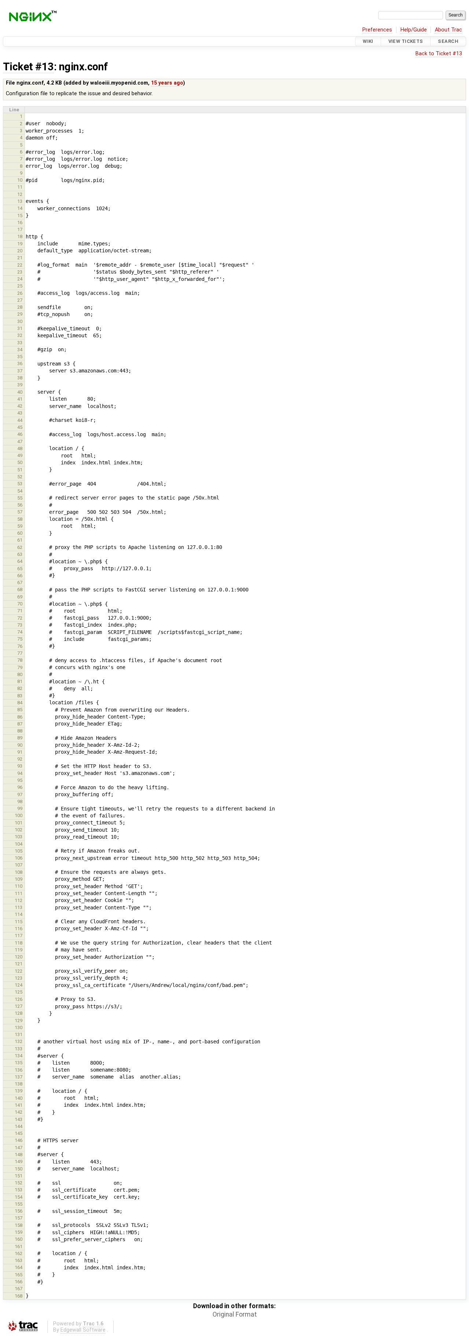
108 (18, 872)
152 (18, 1182)
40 (19, 392)
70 (19, 603)
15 (19, 215)
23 (19, 272)
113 (18, 907)
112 (18, 900)
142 (18, 1112)
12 (19, 194)
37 (19, 371)
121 (18, 963)
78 (19, 660)
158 (18, 1225)
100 (18, 815)
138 (18, 1084)
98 (19, 801)
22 (19, 265)
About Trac (448, 30)
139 (18, 1091)
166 (18, 1281)
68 (19, 589)
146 (18, 1140)
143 (18, 1119)
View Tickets (405, 41)
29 (19, 314)
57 (19, 512)
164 (18, 1267)
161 (18, 1246)
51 (19, 469)
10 (19, 180)
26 (19, 293)
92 (19, 759)
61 (19, 540)
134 (18, 1055)
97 (19, 794)
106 (18, 858)
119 (18, 950)
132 (18, 1041)
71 (19, 610)
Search (448, 41)
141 (18, 1105)
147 (18, 1147)
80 (19, 674)
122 (18, 971)
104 (18, 844)
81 (19, 681)
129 (18, 1020)
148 (18, 1154)
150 (18, 1169)
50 (19, 462)
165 (18, 1274)
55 (19, 498)
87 (19, 724)
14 (19, 208)
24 (19, 279)
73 (19, 625)
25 (19, 286)
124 (18, 985)
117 (18, 935)
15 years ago (167, 83)
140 (18, 1098)
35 (19, 356)
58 (19, 519)
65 (19, 568)
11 (19, 187)
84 (19, 702)
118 (18, 943)
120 (18, 957)
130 (18, 1027)
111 (18, 893)
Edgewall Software (83, 1330)
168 (18, 1296)
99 (19, 808)
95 (19, 780)
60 (19, 533)
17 (19, 229)
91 (19, 752)
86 (19, 717)
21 (19, 257)
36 (19, 363)
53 (19, 483)
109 (18, 879)
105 (18, 851)
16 (19, 222)
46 (19, 434)
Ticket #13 (28, 66)
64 (19, 561)
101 (18, 822)
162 (18, 1253)
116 (18, 928)
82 (19, 688)
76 (19, 646)
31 (19, 328)
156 (18, 1211)
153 (18, 1189)
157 (18, 1218)
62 (19, 547)
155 (18, 1204)
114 (18, 914)
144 (18, 1126)
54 (19, 491)
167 (18, 1288)
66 (19, 575)
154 (18, 1197)
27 (19, 300)
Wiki (368, 41)
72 (19, 618)
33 (19, 342)
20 (19, 250)
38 (19, 378)
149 (18, 1161)
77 (19, 653)
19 (19, 243)
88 (19, 731)
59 (19, 526)
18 (19, 236)
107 (18, 865)
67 (19, 582)
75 (19, 639)
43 (19, 413)
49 (19, 455)
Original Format (235, 1314)
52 (19, 476)
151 (18, 1176)
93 (19, 766)
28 (19, 307)
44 (19, 420)
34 (19, 349)
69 (19, 597)
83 (19, 695)
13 (19, 201)
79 (19, 667)
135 (18, 1062)
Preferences (377, 30)
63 (19, 554)
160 (18, 1239)
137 (18, 1077)
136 (18, 1070)
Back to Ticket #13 (439, 54)
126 (18, 999)
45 (19, 427)
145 (18, 1133)
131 (18, 1034)
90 (19, 745)
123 (18, 978)
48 (19, 448)
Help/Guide (413, 30)
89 (19, 738)
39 (19, 384)
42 (19, 406)
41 (19, 399)
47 (19, 441)
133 (18, 1048)
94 (19, 773)
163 (18, 1260)
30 (19, 321)
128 (18, 1013)
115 (18, 921)
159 (18, 1232)
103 (18, 836)
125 (18, 992)
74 (19, 632)
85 (19, 709)
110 (18, 886)
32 (19, 335)
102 (18, 829)
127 (18, 1006)
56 (19, 505)
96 (19, 787)
